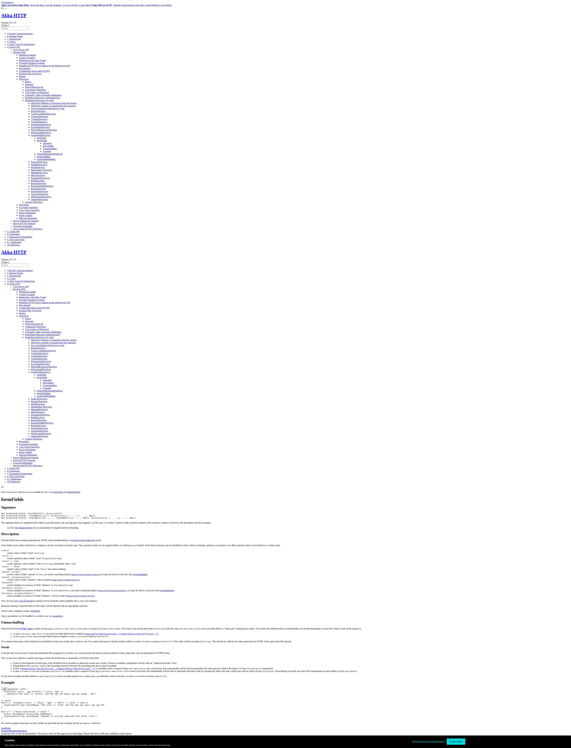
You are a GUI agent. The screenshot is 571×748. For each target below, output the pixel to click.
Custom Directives (33, 202)
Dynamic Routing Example (32, 63)
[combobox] (15, 28)
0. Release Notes (15, 36)
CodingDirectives (39, 119)
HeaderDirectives (39, 164)
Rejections (24, 205)
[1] (93, 522)
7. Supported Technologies (19, 237)
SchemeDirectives (39, 191)
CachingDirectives (39, 116)
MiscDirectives (38, 175)
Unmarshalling (50, 148)
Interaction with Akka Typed (32, 60)
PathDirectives (38, 180)
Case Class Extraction (29, 210)
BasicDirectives (38, 111)
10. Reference (13, 245)
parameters (58, 616)
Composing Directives (35, 90)
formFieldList (73, 492)
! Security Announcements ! (20, 33)
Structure (29, 84)
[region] (285, 742)
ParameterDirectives (40, 178)
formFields (42, 140)
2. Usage (11, 41)
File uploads (24, 68)
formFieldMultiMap (46, 159)
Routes (22, 76)
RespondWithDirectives (42, 186)
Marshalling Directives (41, 170)
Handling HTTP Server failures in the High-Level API (44, 65)
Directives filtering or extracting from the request (53, 103)
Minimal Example (27, 55)
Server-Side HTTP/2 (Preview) (27, 229)
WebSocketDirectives (41, 197)
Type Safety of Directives (37, 92)
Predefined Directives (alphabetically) (42, 98)
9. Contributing (14, 242)
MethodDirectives (39, 172)
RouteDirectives (38, 188)
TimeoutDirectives (39, 199)
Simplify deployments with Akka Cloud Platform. (131, 5)
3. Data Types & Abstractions (21, 44)
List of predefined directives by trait (47, 108)
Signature (47, 143)
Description (48, 146)
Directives (24, 79)
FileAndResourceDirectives (44, 130)
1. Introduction (14, 39)
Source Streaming (27, 213)
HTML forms (26, 628)
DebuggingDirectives (41, 124)
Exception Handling (28, 207)
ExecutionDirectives (40, 127)
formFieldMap (43, 156)
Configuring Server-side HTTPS (34, 71)
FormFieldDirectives (40, 135)
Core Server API (21, 49)
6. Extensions (13, 234)
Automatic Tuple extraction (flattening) (43, 95)
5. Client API (13, 231)
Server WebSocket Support (26, 221)
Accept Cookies (455, 741)
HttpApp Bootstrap (28, 218)
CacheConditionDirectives (43, 114)
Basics (28, 82)
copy (4, 689)
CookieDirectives (39, 122)
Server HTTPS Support (24, 223)
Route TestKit (25, 215)
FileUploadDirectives (41, 132)
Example (47, 151)
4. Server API (13, 47)
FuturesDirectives (39, 162)
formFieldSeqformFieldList (14, 731)
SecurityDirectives (39, 194)
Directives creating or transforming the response (53, 106)
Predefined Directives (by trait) (39, 100)
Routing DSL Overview (30, 73)
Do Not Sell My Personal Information (428, 741)
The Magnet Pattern (23, 527)
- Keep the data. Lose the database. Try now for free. (46, 5)
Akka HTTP (13, 15)
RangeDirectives (39, 183)
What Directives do (34, 87)
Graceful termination (22, 226)
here (81, 733)
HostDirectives (38, 167)
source (11, 689)
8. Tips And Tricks (16, 239)
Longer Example (27, 57)
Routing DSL (19, 52)
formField (41, 138)
